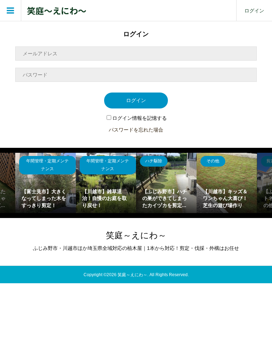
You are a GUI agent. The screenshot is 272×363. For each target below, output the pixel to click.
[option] (45, 183)
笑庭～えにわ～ (56, 11)
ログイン (254, 10)
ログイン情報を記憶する (139, 118)
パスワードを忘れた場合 (136, 130)
